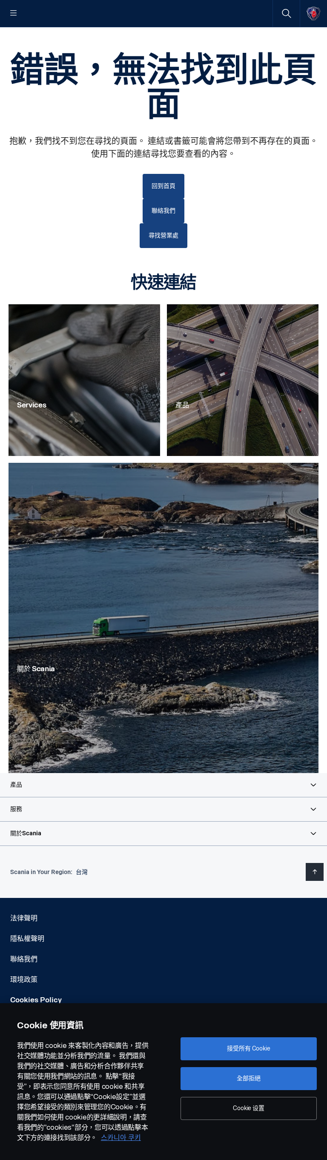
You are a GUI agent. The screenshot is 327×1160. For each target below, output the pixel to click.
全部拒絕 (248, 1078)
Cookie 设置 (248, 1108)
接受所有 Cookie (248, 1048)
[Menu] (13, 13)
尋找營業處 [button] (163, 235)
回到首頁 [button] (163, 186)
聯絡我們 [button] (163, 210)
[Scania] (313, 13)
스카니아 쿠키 (121, 1138)
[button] (163, 785)
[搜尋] (286, 13)
